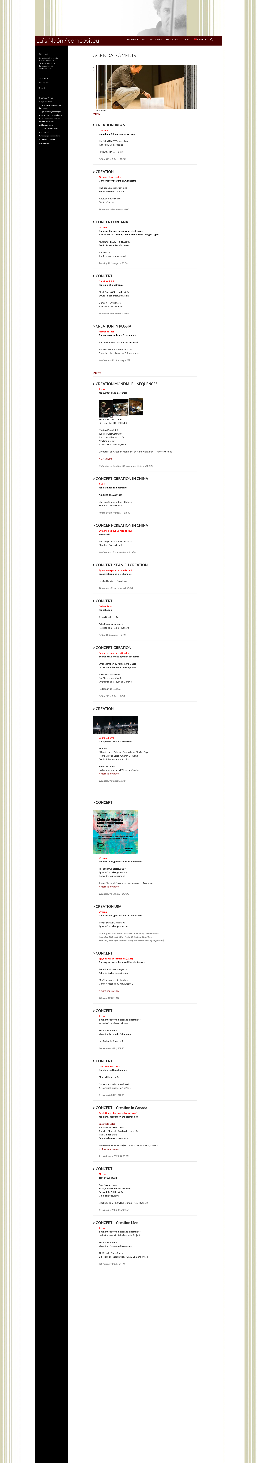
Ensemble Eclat (107, 1123)
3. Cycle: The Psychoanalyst (50, 111)
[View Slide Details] (146, 86)
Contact (186, 40)
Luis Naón (131, 40)
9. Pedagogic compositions (49, 136)
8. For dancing (44, 132)
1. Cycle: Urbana (45, 102)
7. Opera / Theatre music (48, 128)
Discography (156, 40)
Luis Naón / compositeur (69, 40)
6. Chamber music (46, 125)
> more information (109, 990)
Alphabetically (44, 143)
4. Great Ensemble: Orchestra (50, 115)
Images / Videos (172, 40)
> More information (109, 773)
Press (144, 40)
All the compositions (47, 139)
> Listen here (105, 458)
